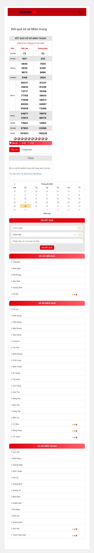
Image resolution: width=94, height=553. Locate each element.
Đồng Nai (16, 398)
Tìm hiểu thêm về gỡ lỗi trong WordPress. (25, 174)
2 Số (24, 143)
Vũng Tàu (16, 411)
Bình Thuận (17, 367)
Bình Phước (17, 328)
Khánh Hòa (17, 503)
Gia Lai (15, 478)
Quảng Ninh (17, 287)
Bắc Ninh (16, 281)
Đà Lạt (15, 309)
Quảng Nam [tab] (27, 150)
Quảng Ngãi (18, 465)
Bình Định (16, 497)
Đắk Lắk (16, 516)
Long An (16, 341)
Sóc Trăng (17, 386)
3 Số (32, 143)
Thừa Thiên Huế (19, 535)
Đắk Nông (17, 458)
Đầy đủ (15, 143)
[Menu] (80, 12)
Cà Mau (16, 424)
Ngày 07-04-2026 (36, 43)
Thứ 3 (25, 43)
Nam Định (17, 268)
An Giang (16, 373)
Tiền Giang (17, 322)
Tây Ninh (16, 379)
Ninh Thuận (17, 471)
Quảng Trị (17, 490)
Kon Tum (16, 452)
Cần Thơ (16, 392)
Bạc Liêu (16, 405)
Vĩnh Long (17, 360)
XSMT (19, 43)
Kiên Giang (17, 316)
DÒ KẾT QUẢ (47, 248)
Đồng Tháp (17, 430)
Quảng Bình (17, 484)
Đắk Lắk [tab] (14, 150)
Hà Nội (15, 294)
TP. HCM (16, 437)
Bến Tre (16, 418)
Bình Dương (17, 354)
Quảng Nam (18, 522)
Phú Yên (16, 529)
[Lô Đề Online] (28, 12)
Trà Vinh (16, 347)
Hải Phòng (17, 275)
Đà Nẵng (16, 509)
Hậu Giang (17, 335)
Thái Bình (16, 262)
